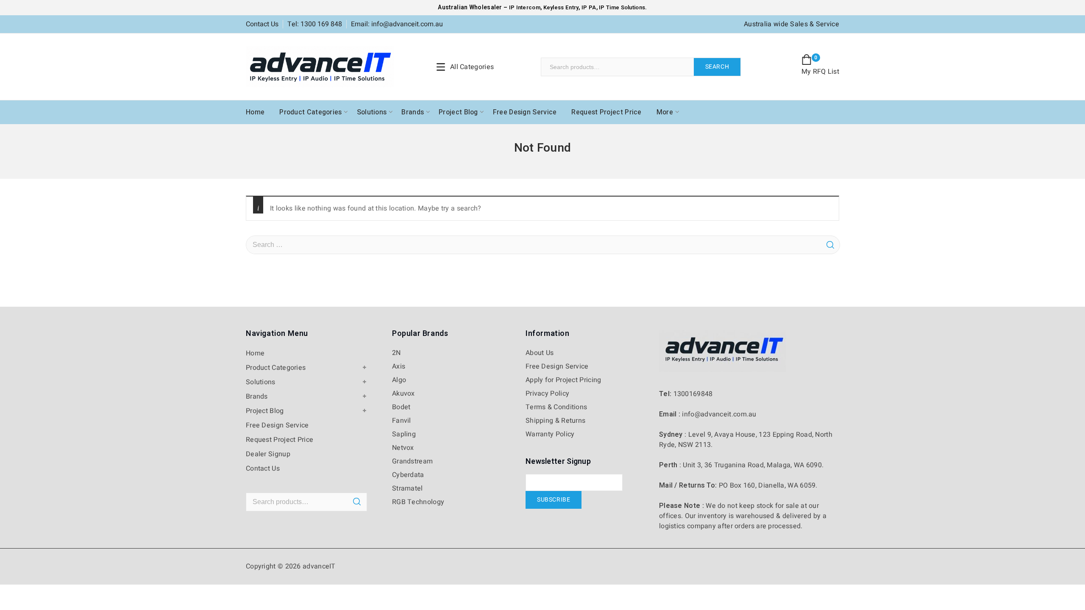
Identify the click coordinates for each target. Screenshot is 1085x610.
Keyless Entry (560, 7)
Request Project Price (606, 112)
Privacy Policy (547, 393)
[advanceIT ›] (320, 66)
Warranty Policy (550, 434)
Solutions (372, 112)
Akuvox (403, 393)
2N (396, 353)
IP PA (588, 7)
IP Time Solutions (622, 7)
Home (255, 112)
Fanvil (401, 421)
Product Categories (310, 112)
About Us (540, 353)
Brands (412, 112)
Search (717, 66)
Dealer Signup (268, 454)
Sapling (404, 434)
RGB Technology (418, 502)
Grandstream (412, 461)
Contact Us (262, 24)
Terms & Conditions (556, 407)
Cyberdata (408, 475)
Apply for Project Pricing (563, 380)
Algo (399, 380)
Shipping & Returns (555, 421)
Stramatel (407, 488)
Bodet (401, 407)
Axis (398, 366)
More (665, 112)
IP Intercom (524, 7)
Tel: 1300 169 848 (314, 24)
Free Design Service (525, 112)
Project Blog (458, 112)
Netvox (403, 448)
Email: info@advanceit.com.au (397, 24)
